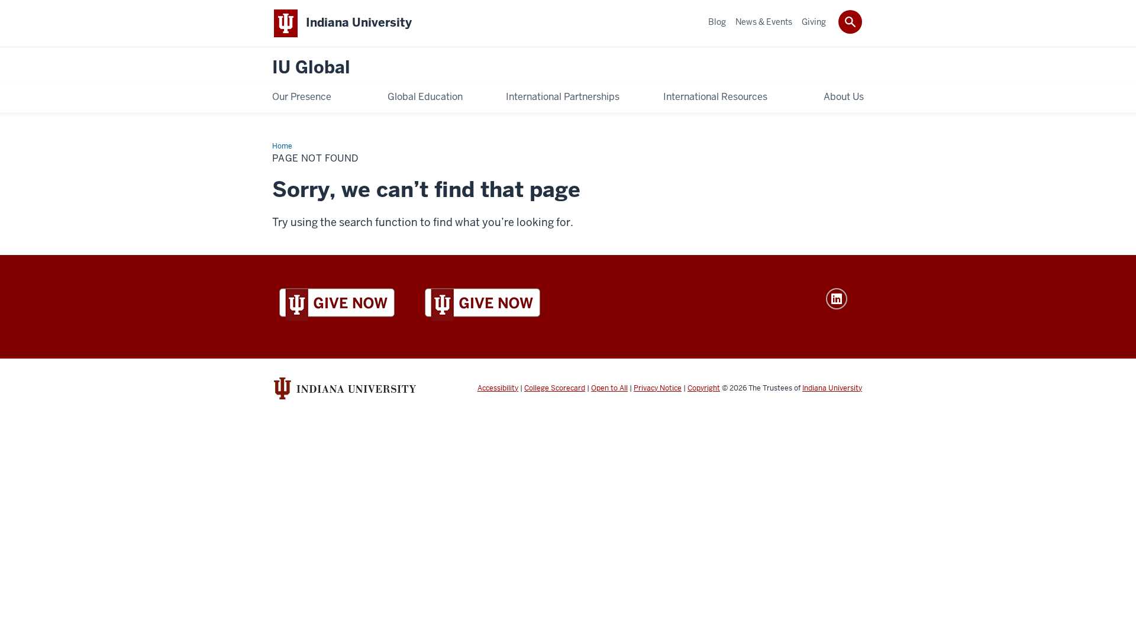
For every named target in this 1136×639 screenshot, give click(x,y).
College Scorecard (554, 388)
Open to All (609, 388)
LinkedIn (836, 298)
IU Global (311, 68)
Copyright (704, 388)
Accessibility (497, 388)
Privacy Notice (658, 388)
